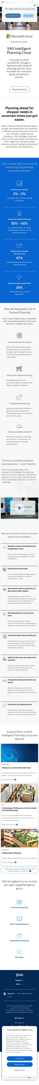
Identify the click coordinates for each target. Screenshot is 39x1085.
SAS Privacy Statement (13, 1077)
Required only (19, 1064)
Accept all (19, 1058)
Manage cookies (19, 1070)
